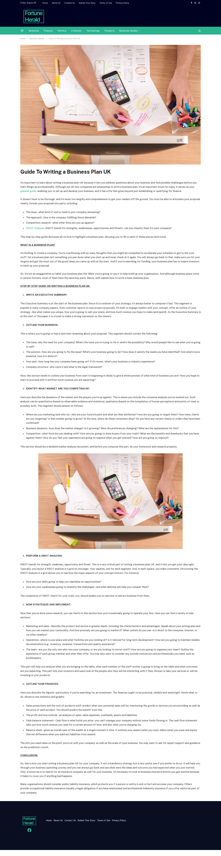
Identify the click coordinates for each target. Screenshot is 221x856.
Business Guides (128, 30)
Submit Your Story (87, 3)
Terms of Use (105, 3)
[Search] (199, 30)
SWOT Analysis (35, 228)
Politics (62, 30)
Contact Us (69, 3)
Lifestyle (76, 30)
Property (110, 30)
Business (34, 30)
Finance (48, 30)
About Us (56, 3)
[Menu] (22, 30)
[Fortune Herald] (33, 16)
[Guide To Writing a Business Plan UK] (110, 164)
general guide (28, 191)
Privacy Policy (122, 3)
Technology (93, 30)
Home (45, 3)
